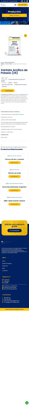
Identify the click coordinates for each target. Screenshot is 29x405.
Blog (3, 268)
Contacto (5, 270)
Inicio (11, 15)
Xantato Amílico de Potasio (21, 84)
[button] (15, 4)
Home (2, 62)
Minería (15, 82)
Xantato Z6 (4, 86)
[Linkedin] (27, 1)
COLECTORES (8, 64)
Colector (10, 82)
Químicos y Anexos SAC (7, 84)
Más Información (14, 162)
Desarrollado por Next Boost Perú (14, 309)
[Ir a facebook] (22, 1)
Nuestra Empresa (7, 263)
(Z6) (7, 96)
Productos (5, 266)
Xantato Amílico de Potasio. (17, 114)
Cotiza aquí (8, 91)
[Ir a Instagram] (24, 1)
